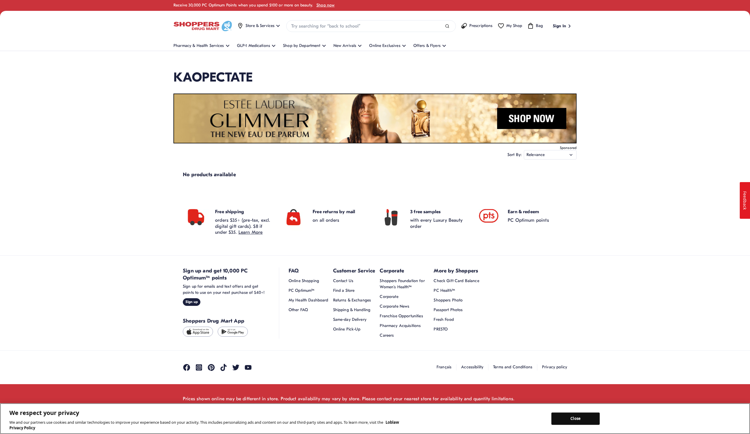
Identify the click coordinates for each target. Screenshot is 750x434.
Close (575, 418)
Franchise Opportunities (401, 315)
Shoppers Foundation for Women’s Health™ (402, 283)
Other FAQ (298, 309)
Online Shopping (304, 280)
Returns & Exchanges (352, 300)
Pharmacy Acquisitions (400, 325)
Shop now (325, 5)
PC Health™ (444, 290)
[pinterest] (211, 367)
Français (444, 367)
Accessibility (472, 367)
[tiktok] (223, 367)
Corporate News (394, 306)
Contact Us (343, 280)
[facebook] (186, 367)
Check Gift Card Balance (456, 280)
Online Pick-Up (347, 329)
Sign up (191, 302)
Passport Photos (448, 309)
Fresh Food (444, 319)
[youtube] (248, 367)
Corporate (389, 296)
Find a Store (344, 290)
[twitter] (236, 367)
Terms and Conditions (512, 367)
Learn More (250, 232)
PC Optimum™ (302, 290)
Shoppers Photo (448, 300)
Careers (387, 335)
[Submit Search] (447, 26)
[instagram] (199, 367)
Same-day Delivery (350, 319)
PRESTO (441, 329)
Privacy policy (554, 367)
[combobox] (371, 26)
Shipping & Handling (352, 309)
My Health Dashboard (308, 300)
